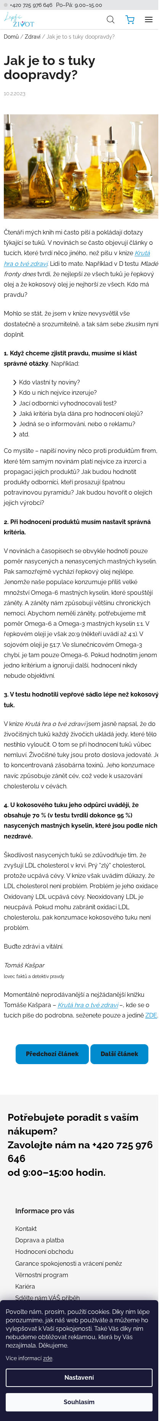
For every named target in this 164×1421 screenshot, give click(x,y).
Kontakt (26, 1228)
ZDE (151, 1015)
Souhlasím (79, 1402)
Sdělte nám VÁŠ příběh (47, 1298)
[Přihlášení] (93, 19)
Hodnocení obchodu (44, 1251)
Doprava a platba (39, 1240)
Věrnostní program (41, 1275)
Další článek (119, 1054)
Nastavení (79, 1377)
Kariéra (25, 1286)
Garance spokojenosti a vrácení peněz (68, 1263)
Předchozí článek (52, 1054)
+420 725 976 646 (31, 5)
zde (47, 1358)
